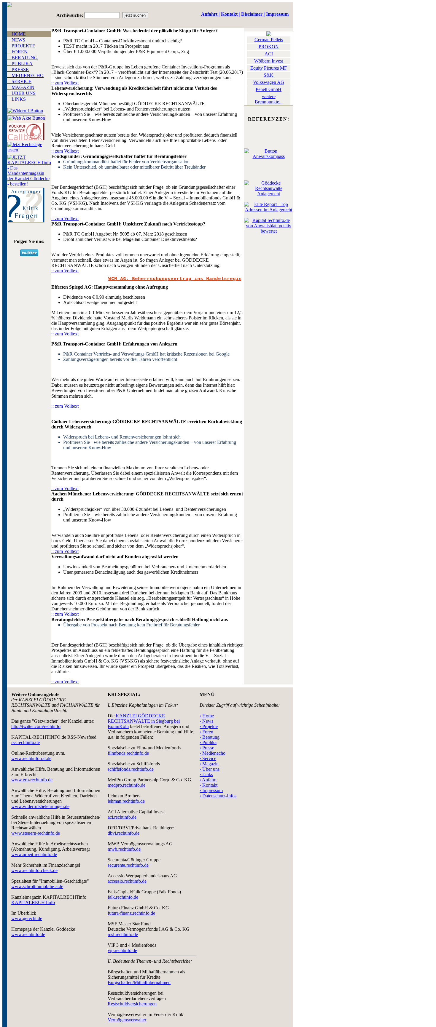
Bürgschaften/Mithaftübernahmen (139, 982)
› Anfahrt (208, 779)
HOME (16, 33)
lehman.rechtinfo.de (126, 801)
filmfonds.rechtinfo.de (128, 753)
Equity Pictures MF (268, 68)
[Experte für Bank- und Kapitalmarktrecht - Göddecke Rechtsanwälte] (268, 156)
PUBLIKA (20, 63)
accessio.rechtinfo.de (127, 881)
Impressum (277, 14)
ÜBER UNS (21, 93)
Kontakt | (230, 14)
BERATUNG (22, 57)
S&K (268, 75)
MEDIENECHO (25, 75)
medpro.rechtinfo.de (126, 785)
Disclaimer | (253, 14)
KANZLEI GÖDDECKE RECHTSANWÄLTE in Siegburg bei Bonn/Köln (144, 721)
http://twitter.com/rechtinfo (36, 726)
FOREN (17, 51)
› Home (207, 715)
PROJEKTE (21, 45)
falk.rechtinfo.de (123, 897)
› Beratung (209, 737)
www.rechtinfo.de (28, 934)
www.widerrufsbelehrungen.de (40, 806)
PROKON (269, 46)
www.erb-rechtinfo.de (31, 779)
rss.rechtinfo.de (25, 742)
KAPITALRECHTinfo (33, 902)
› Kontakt (208, 785)
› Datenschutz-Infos (218, 795)
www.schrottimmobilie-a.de (37, 886)
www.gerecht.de (26, 918)
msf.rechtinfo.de (123, 934)
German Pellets (268, 39)
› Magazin (209, 763)
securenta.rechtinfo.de (128, 865)
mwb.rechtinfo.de (124, 849)
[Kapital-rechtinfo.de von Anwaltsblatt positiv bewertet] (268, 230)
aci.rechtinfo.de (122, 817)
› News (206, 721)
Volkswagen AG (268, 82)
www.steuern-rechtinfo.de (35, 833)
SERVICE (19, 81)
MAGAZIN (20, 87)
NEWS (16, 39)
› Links (206, 774)
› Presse (207, 747)
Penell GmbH (268, 89)
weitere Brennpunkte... (269, 99)
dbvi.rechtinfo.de (123, 833)
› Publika (208, 742)
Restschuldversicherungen (132, 1003)
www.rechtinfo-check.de (34, 870)
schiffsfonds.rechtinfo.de (131, 769)
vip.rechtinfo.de (122, 950)
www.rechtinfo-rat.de (31, 758)
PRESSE (18, 69)
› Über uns (209, 769)
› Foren (206, 731)
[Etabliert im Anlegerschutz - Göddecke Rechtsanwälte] (268, 193)
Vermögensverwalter (127, 1019)
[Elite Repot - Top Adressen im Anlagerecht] (268, 209)
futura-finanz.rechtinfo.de (131, 913)
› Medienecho (212, 753)
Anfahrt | (210, 14)
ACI (269, 53)
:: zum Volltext (65, 82)
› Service (208, 758)
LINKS (16, 99)
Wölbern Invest (268, 60)
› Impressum (211, 790)
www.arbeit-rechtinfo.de (34, 854)
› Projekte (209, 726)
